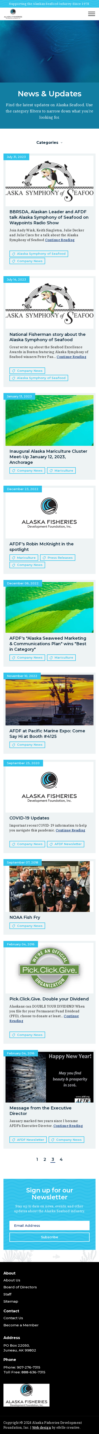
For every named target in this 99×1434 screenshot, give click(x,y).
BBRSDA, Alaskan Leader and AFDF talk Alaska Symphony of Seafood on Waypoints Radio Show (49, 217)
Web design (41, 1427)
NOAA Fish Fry (24, 917)
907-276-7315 (28, 1367)
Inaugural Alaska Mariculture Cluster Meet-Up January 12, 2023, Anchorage (48, 457)
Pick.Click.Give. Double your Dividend (49, 999)
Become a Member (21, 1325)
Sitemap (10, 1301)
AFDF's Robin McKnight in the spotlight (41, 546)
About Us (11, 1280)
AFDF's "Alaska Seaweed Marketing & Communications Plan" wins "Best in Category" (47, 644)
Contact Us (13, 1318)
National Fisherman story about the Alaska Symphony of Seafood (47, 337)
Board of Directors (20, 1287)
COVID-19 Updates (29, 818)
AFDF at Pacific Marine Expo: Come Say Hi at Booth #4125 (47, 733)
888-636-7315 (33, 1372)
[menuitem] (49, 1288)
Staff (7, 1294)
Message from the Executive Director (40, 1111)
